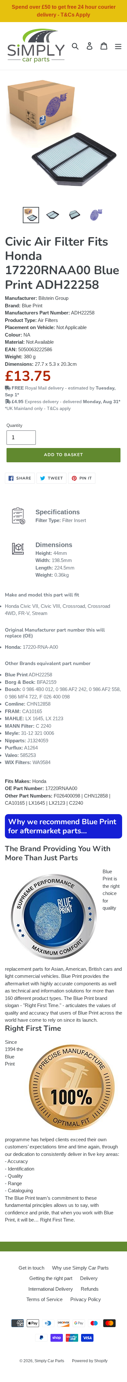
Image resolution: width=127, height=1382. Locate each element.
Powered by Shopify (89, 1361)
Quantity (14, 425)
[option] (31, 215)
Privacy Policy (85, 1299)
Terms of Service (44, 1299)
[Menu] (118, 46)
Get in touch (31, 1268)
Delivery (89, 1278)
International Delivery (50, 1289)
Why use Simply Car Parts (80, 1268)
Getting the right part (50, 1278)
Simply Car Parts (49, 1361)
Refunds (90, 1289)
